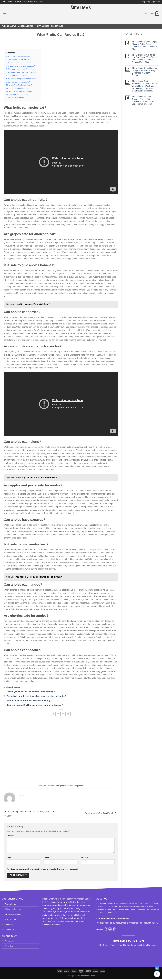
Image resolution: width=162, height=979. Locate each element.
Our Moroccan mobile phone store (112, 919)
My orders (9, 946)
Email (47, 857)
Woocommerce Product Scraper (143, 923)
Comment (11, 835)
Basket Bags (57, 26)
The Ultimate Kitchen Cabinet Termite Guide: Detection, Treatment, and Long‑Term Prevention (143, 100)
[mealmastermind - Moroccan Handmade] (81, 14)
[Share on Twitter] (58, 714)
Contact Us (9, 930)
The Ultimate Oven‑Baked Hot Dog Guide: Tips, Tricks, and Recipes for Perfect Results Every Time (144, 58)
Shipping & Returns (13, 909)
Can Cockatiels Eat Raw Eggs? (99, 813)
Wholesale (9, 925)
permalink (80, 786)
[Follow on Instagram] (144, 2)
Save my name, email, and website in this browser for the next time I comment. (44, 869)
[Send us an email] (146, 2)
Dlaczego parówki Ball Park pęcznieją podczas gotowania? (34, 705)
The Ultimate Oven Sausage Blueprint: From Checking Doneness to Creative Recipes (144, 71)
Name (10, 857)
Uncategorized (60, 786)
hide (18, 53)
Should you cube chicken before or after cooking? (30, 692)
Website (84, 857)
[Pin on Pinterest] (68, 714)
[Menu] (4, 13)
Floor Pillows (9, 26)
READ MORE (39, 2)
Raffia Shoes (43, 26)
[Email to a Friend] (63, 714)
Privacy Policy (10, 904)
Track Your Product (12, 919)
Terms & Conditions (13, 914)
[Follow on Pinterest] (149, 2)
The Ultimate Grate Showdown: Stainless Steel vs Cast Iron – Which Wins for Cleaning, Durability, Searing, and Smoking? (144, 86)
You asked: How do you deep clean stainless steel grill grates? (36, 696)
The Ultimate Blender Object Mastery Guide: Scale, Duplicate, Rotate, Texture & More (144, 45)
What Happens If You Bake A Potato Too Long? (29, 701)
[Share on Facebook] (53, 714)
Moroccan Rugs (25, 26)
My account (9, 941)
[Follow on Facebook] (142, 2)
